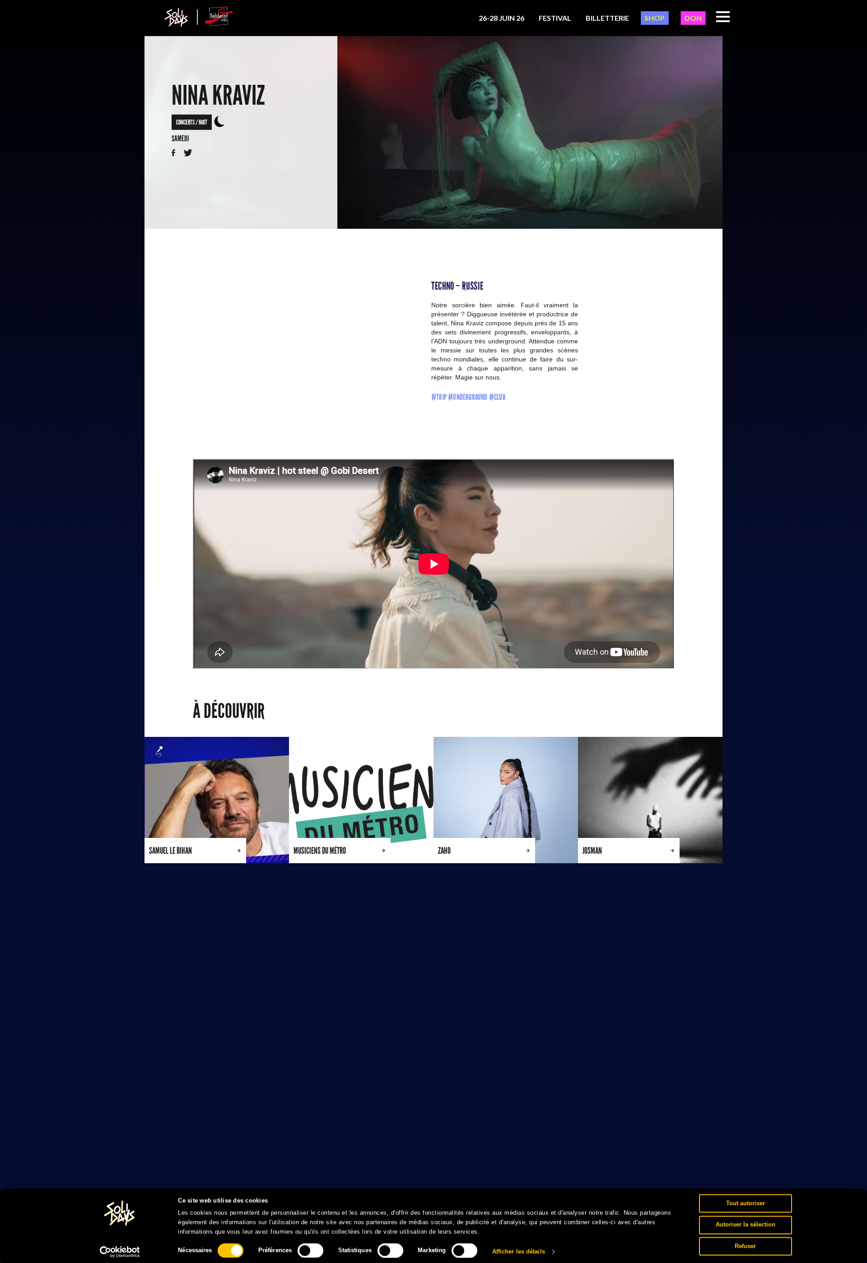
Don (693, 18)
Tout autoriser (745, 1203)
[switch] (310, 1250)
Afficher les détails (518, 1251)
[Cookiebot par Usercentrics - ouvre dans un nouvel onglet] (119, 1252)
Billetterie (607, 18)
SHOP (654, 18)
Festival (555, 18)
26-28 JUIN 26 (501, 18)
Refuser (745, 1246)
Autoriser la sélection (745, 1224)
